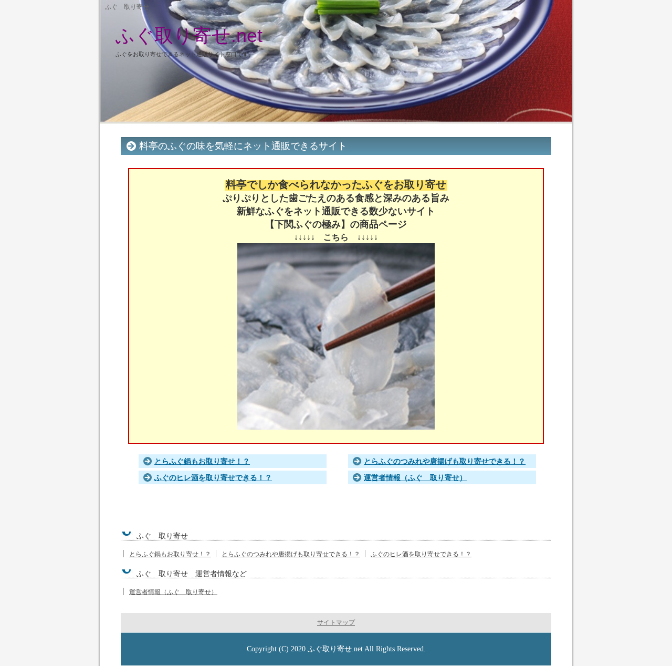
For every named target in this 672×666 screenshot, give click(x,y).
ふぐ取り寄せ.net (189, 35)
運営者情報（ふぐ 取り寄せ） (415, 477)
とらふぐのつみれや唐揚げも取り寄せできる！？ (445, 461)
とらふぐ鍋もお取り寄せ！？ (202, 461)
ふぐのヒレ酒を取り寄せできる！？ (213, 477)
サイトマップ (336, 622)
